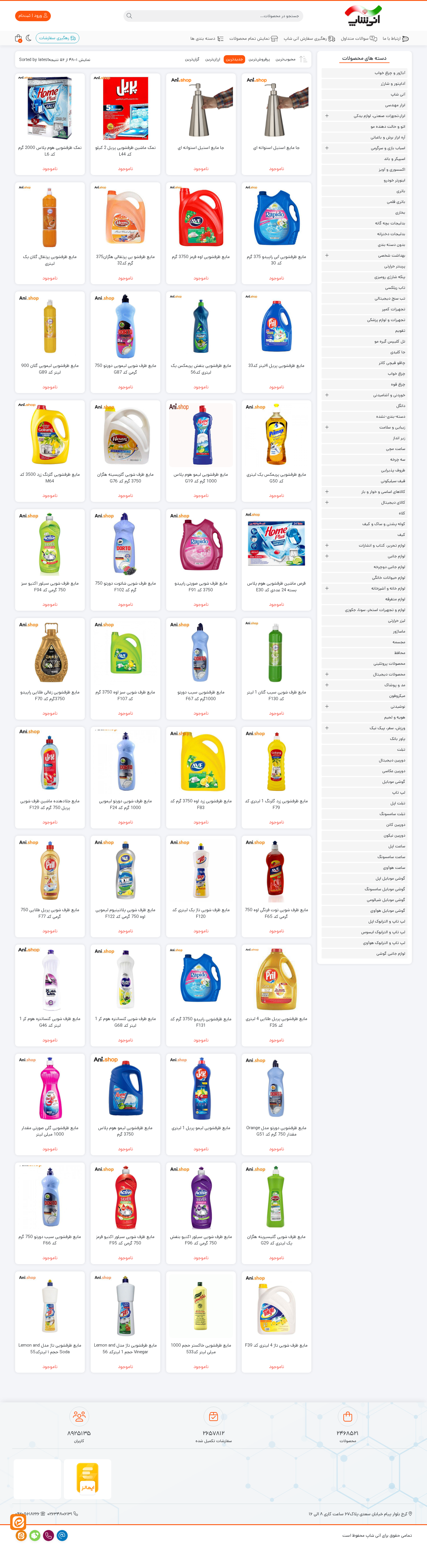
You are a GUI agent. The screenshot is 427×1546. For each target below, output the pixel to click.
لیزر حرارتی (396, 621)
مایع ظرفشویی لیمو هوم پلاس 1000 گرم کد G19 (201, 477)
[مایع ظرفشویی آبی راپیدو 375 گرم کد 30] (276, 217)
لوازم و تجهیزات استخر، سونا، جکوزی (375, 610)
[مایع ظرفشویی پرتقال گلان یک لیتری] (50, 217)
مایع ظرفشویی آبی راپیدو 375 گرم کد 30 (276, 260)
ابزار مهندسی (395, 105)
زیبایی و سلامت (392, 427)
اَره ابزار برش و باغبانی (388, 137)
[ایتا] (18, 1522)
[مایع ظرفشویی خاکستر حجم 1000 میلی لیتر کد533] (201, 1306)
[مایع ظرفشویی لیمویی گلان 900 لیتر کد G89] (50, 326)
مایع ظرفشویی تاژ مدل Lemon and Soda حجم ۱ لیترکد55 (50, 1348)
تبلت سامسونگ (392, 814)
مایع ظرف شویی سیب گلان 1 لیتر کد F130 (276, 695)
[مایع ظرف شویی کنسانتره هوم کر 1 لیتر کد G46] (50, 979)
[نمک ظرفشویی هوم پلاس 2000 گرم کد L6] (50, 108)
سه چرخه (397, 459)
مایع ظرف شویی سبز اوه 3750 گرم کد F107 (125, 695)
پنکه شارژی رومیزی (389, 277)
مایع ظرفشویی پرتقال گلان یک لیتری (50, 260)
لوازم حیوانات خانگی (388, 578)
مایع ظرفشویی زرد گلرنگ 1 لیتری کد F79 (276, 804)
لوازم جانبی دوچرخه (389, 567)
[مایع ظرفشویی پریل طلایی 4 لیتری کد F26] (276, 979)
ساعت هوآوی (394, 868)
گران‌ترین (192, 59)
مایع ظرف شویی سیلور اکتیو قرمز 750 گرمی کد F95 (125, 1240)
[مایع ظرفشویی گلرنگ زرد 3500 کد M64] (50, 435)
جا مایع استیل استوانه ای (276, 148)
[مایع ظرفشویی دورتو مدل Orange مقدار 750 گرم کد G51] (276, 1088)
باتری (401, 191)
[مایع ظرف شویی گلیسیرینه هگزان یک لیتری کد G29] (276, 1197)
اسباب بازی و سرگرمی (388, 148)
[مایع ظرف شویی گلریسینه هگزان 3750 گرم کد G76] (125, 435)
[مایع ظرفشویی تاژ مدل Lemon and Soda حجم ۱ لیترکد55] (50, 1306)
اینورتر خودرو (394, 180)
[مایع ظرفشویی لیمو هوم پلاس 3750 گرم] (125, 1088)
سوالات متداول (355, 38)
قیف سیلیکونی (393, 481)
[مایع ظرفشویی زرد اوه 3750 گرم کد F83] (201, 762)
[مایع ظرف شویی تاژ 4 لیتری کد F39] (276, 1306)
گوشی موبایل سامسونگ (385, 889)
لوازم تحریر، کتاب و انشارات (382, 545)
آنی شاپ (398, 94)
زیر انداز (399, 438)
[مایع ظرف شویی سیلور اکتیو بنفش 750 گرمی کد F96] (201, 1197)
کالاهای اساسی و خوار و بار (383, 492)
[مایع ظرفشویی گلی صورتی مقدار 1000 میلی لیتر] (50, 1088)
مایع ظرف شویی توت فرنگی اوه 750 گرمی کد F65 (276, 913)
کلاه (402, 513)
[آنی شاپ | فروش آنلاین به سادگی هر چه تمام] (364, 16)
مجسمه (399, 642)
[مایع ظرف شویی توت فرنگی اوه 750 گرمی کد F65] (276, 870)
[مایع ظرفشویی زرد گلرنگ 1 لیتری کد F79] (276, 762)
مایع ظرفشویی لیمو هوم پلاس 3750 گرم (125, 1131)
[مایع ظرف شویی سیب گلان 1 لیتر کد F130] (276, 653)
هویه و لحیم (394, 717)
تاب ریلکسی (395, 288)
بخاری (400, 212)
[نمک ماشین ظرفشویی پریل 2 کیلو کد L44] (125, 108)
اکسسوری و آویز (392, 169)
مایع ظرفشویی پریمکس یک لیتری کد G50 (276, 477)
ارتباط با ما (392, 38)
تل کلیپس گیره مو (389, 341)
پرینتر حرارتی (394, 266)
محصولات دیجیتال (389, 674)
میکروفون (397, 696)
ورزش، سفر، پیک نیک (387, 728)
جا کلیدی (397, 352)
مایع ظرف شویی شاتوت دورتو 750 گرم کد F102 (125, 586)
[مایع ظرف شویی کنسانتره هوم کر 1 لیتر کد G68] (125, 979)
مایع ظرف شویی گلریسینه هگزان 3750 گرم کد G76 (125, 477)
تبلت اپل (397, 803)
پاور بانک (397, 739)
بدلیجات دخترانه (391, 234)
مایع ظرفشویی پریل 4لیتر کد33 (276, 366)
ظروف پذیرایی (393, 470)
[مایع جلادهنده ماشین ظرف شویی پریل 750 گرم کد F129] (50, 762)
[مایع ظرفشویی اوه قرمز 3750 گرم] (201, 217)
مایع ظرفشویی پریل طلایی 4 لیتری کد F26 (276, 1022)
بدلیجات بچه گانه (390, 223)
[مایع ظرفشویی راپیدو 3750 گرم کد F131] (201, 979)
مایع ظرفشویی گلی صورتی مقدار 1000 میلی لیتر (49, 1131)
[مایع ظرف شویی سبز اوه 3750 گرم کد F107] (125, 653)
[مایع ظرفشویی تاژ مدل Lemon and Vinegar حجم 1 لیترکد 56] (125, 1306)
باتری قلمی (396, 202)
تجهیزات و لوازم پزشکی (386, 320)
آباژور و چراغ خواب (390, 73)
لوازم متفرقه (395, 599)
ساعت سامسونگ (391, 857)
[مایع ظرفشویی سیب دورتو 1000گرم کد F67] (201, 653)
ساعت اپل (396, 846)
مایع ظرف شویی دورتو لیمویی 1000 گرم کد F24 (125, 804)
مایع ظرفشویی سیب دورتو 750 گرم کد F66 (50, 1240)
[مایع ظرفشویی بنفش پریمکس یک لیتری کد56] (201, 326)
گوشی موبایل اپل (390, 878)
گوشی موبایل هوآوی (387, 910)
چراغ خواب (396, 373)
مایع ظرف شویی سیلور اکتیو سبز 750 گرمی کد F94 (50, 586)
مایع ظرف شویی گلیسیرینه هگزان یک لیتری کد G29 (276, 1240)
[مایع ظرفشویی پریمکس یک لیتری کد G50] (276, 435)
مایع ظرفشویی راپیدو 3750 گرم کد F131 (201, 1022)
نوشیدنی (398, 706)
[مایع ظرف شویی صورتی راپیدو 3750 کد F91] (201, 544)
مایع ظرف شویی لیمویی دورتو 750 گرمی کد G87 (125, 369)
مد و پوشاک (395, 685)
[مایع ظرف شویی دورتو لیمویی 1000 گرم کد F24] (125, 762)
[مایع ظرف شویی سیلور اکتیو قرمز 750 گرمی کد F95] (125, 1197)
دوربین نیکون (394, 835)
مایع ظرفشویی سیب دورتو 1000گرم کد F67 (201, 695)
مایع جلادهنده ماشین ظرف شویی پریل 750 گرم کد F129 (50, 804)
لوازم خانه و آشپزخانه (388, 588)
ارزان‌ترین (212, 59)
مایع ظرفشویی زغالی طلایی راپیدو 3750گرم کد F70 (50, 695)
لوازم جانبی (396, 556)
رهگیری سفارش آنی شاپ (305, 38)
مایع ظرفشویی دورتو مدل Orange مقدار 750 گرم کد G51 (276, 1131)
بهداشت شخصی (391, 255)
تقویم (400, 331)
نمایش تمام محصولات (249, 38)
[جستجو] (129, 16)
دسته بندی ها (203, 38)
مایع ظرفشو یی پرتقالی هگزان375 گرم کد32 (125, 260)
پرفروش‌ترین (259, 59)
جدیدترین (234, 59)
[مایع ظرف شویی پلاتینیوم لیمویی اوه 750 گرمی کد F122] (125, 870)
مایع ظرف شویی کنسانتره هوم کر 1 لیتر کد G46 (49, 1022)
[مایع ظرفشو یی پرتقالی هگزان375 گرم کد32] (125, 217)
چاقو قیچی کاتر (392, 363)
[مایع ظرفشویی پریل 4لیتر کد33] (276, 326)
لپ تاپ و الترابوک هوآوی (384, 943)
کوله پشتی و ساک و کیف (384, 524)
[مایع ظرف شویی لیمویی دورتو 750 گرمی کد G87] (125, 326)
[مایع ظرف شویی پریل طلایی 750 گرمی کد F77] (50, 870)
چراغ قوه (398, 384)
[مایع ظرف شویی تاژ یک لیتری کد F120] (201, 870)
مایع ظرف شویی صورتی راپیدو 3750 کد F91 (201, 586)
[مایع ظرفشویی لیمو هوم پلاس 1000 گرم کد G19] (201, 435)
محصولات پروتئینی (389, 663)
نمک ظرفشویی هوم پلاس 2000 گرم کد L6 (50, 151)
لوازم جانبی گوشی (390, 953)
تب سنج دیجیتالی (390, 298)
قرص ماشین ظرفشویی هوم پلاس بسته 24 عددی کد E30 (276, 586)
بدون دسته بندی (391, 245)
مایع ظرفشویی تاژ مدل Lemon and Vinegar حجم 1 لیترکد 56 (125, 1348)
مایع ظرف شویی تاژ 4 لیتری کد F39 (276, 1345)
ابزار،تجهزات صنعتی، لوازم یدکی (379, 116)
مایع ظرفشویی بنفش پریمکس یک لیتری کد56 (201, 369)
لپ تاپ (398, 792)
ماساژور (399, 631)
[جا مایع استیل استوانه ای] (276, 108)
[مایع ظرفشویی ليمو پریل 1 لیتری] (201, 1088)
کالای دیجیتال (393, 502)
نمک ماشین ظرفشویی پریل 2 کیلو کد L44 (125, 151)
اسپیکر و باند (394, 159)
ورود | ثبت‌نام (31, 15)
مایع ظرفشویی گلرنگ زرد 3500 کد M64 (50, 477)
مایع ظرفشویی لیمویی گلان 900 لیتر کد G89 (50, 369)
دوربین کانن (395, 825)
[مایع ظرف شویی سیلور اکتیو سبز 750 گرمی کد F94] (50, 544)
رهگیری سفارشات (54, 38)
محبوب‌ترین (285, 59)
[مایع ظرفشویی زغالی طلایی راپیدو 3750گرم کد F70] (50, 653)
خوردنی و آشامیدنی (389, 395)
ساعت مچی (395, 449)
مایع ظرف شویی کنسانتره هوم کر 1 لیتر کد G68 (125, 1022)
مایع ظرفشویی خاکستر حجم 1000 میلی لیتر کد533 (201, 1348)
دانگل (400, 406)
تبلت (401, 749)
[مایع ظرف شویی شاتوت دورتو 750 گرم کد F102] (125, 544)
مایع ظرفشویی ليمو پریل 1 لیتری (201, 1128)
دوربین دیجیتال (392, 760)
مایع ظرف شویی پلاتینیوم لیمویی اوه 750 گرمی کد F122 (125, 913)
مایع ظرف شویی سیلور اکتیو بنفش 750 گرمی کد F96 (201, 1240)
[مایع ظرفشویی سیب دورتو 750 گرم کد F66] (50, 1197)
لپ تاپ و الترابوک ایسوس (383, 932)
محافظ (399, 653)
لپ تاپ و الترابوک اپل (386, 921)
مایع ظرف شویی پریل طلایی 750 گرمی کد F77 (50, 913)
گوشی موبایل (393, 782)
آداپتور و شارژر (393, 84)
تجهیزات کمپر (393, 309)
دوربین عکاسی (393, 771)
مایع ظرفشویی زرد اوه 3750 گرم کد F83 (201, 804)
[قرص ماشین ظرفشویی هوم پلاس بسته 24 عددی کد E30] (276, 544)
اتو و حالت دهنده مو (388, 126)
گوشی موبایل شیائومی (386, 900)
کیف (401, 535)
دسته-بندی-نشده (390, 416)
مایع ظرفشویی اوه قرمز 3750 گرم (201, 257)
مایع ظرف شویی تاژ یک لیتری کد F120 (201, 913)
